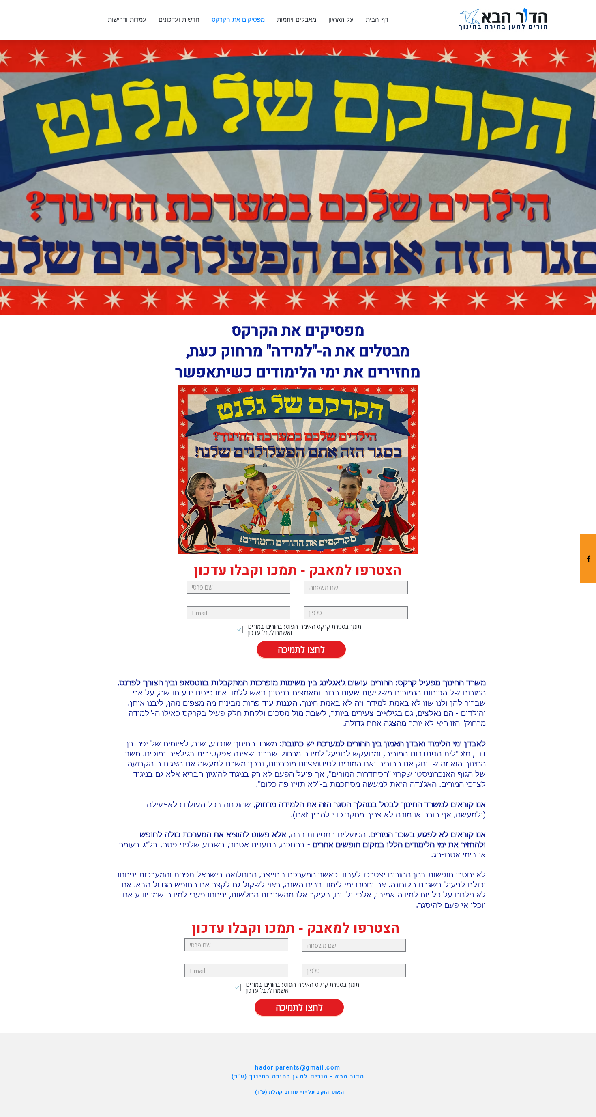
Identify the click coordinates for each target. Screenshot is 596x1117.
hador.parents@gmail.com (298, 1067)
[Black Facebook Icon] (589, 559)
